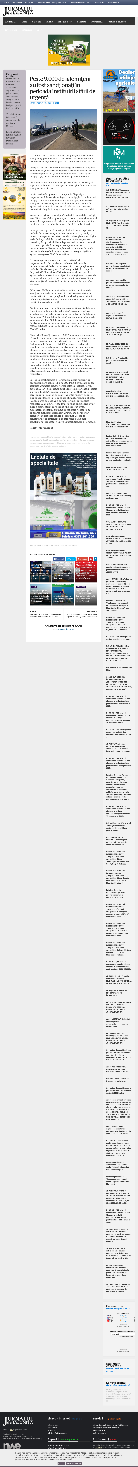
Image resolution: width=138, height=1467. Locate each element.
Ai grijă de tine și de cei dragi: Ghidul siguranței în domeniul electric (63, 598)
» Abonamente (99, 1433)
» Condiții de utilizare (58, 1445)
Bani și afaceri (65, 21)
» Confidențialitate (57, 1448)
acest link (98, 1448)
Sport (39, 29)
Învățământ (97, 21)
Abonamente (113, 2)
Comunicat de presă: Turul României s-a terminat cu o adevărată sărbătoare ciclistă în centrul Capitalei (85, 596)
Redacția (29, 2)
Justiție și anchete (116, 21)
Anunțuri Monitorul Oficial (80, 2)
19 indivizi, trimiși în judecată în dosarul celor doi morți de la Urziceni (14, 120)
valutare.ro (123, 1324)
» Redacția (52, 1427)
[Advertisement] (86, 11)
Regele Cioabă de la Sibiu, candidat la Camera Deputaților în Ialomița (13, 137)
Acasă (6, 2)
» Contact (52, 1430)
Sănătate (81, 21)
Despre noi (17, 2)
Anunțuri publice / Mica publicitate (51, 2)
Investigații (11, 29)
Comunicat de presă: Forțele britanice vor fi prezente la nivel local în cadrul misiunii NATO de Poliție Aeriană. (40, 596)
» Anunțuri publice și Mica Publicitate (110, 1425)
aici (11, 1430)
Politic (49, 21)
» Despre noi (53, 1425)
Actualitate (11, 21)
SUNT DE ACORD (74, 1463)
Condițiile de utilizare (66, 629)
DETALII (61, 1463)
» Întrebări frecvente (58, 1433)
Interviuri (27, 29)
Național (36, 21)
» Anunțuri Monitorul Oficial (106, 1427)
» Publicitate (99, 1430)
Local (24, 21)
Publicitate (99, 2)
